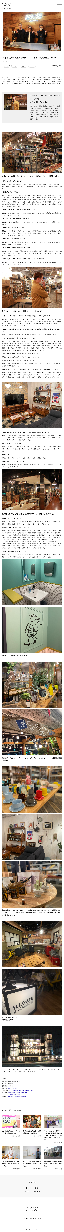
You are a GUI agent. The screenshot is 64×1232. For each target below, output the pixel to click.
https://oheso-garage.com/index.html (23, 1090)
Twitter (39, 1218)
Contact (25, 1218)
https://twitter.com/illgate (13, 1094)
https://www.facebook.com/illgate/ (17, 1096)
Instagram (32, 1218)
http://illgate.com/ (12, 1088)
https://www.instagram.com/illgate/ (17, 1092)
